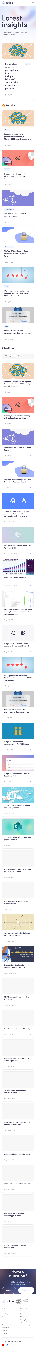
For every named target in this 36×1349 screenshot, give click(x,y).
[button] (32, 3)
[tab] (9, 356)
